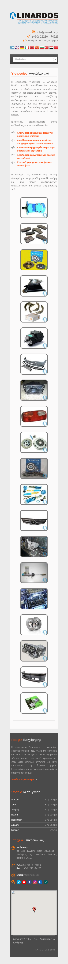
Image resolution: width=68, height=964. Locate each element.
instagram (35, 882)
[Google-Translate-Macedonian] (37, 49)
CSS (47, 949)
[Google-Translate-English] (17, 49)
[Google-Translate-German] (22, 49)
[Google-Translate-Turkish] (46, 49)
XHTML (39, 949)
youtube (24, 882)
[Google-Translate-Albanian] (32, 49)
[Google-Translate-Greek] (12, 49)
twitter (19, 882)
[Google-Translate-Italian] (27, 49)
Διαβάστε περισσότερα (22, 779)
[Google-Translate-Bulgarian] (42, 49)
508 (53, 949)
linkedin (40, 882)
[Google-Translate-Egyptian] (51, 49)
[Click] (34, 207)
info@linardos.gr (31, 875)
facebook (29, 882)
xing (46, 882)
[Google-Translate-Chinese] (56, 49)
